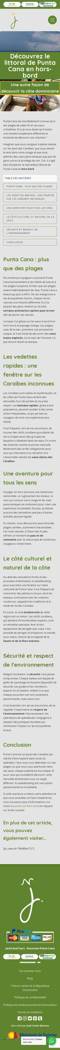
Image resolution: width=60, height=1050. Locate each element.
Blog (30, 978)
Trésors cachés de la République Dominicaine (30, 988)
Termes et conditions (30, 1012)
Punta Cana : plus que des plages (30, 186)
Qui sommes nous (30, 971)
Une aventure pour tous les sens (30, 207)
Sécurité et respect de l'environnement (22, 231)
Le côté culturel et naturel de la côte (30, 218)
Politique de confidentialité (30, 997)
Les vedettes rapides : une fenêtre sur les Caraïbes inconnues (30, 197)
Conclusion (15, 242)
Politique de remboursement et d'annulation (30, 1005)
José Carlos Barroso (38, 1025)
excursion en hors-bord (25, 806)
